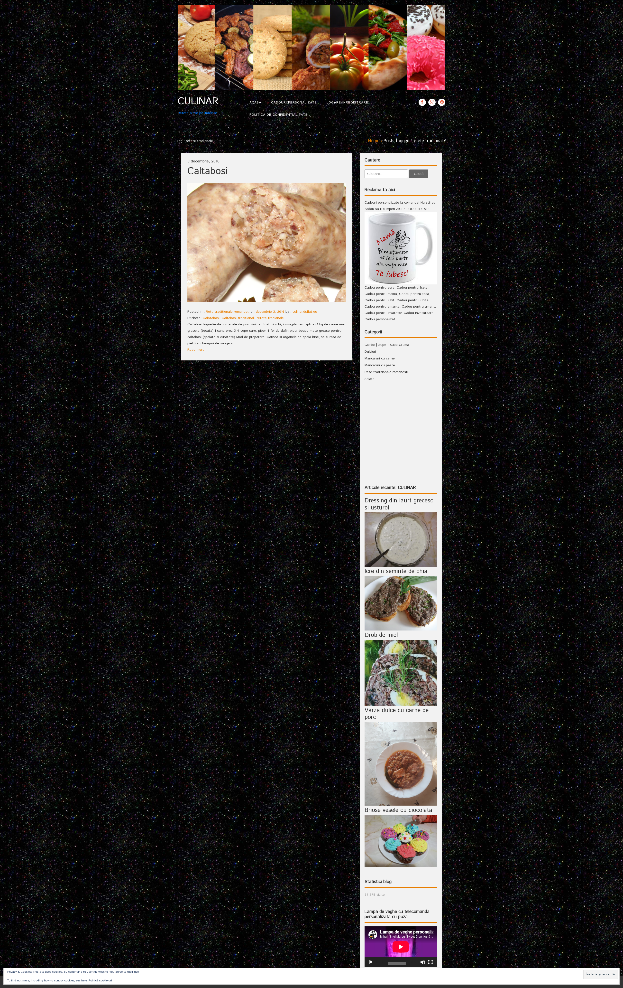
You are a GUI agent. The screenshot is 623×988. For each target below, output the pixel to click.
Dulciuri (370, 351)
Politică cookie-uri (100, 981)
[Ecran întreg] (430, 962)
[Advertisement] (401, 438)
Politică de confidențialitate (278, 115)
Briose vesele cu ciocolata (398, 810)
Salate (370, 378)
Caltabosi (207, 171)
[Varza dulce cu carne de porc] (401, 763)
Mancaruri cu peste (380, 365)
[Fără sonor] (422, 962)
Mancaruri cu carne (380, 358)
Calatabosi (211, 318)
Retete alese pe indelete (198, 105)
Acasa (255, 102)
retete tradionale (270, 318)
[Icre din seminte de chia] (401, 603)
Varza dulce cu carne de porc (397, 714)
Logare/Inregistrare (347, 102)
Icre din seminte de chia (396, 571)
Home (373, 141)
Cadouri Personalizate (294, 102)
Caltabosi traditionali (238, 318)
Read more (195, 349)
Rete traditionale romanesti (227, 311)
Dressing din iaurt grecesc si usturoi (399, 504)
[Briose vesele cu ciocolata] (401, 841)
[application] (401, 946)
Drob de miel (381, 635)
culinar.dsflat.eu (305, 311)
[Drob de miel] (401, 672)
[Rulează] (370, 962)
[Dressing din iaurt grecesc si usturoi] (401, 539)
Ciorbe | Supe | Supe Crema (387, 344)
